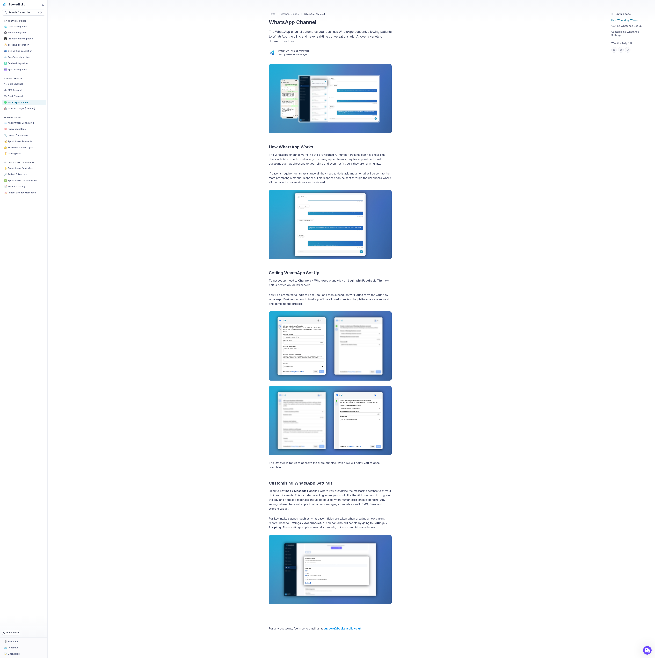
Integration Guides (15, 21)
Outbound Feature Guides (19, 162)
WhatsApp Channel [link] (314, 14)
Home (272, 13)
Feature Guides (13, 117)
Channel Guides (13, 78)
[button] (647, 650)
